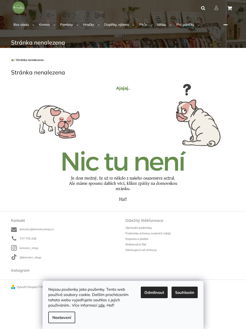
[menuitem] (24, 24)
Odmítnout (154, 292)
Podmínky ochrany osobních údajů (148, 233)
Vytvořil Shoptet (27, 287)
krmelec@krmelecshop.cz (37, 229)
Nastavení (61, 317)
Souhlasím (184, 292)
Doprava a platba (136, 239)
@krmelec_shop (30, 257)
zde (101, 305)
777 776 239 (28, 238)
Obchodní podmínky (138, 228)
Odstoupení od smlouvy (141, 250)
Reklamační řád (135, 244)
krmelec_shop (29, 248)
